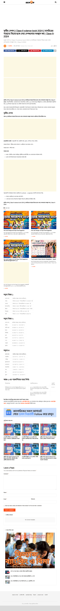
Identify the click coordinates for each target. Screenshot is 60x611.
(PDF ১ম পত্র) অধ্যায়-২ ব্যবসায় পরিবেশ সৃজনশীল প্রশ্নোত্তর (21, 571)
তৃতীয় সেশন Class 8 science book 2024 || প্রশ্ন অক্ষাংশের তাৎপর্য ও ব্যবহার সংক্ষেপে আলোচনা (48, 458)
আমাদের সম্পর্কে (15, 594)
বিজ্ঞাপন (34, 594)
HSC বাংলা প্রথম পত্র (35, 227)
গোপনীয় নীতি (21, 594)
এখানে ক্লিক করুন (25, 401)
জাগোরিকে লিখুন (29, 594)
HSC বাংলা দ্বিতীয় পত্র (8, 227)
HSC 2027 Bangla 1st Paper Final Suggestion (41, 230)
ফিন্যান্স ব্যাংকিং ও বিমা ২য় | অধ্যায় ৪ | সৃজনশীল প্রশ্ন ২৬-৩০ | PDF (18, 566)
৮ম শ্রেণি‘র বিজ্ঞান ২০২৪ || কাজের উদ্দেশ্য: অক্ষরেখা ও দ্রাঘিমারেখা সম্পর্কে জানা (11, 438)
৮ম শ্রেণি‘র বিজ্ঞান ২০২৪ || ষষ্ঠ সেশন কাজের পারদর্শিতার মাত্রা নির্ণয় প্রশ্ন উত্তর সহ (30, 438)
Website (33, 499)
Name (5, 492)
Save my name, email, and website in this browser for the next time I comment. (23, 505)
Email (5, 499)
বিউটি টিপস (34, 256)
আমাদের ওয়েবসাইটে (25, 403)
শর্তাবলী (46, 594)
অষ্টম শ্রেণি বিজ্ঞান (17, 46)
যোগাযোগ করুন (40, 594)
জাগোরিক (10, 46)
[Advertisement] (30, 17)
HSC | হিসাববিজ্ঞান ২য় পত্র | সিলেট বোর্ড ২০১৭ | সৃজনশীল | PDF (23, 581)
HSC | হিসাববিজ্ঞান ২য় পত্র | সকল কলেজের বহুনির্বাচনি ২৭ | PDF (23, 576)
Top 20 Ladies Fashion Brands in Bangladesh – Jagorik (43, 259)
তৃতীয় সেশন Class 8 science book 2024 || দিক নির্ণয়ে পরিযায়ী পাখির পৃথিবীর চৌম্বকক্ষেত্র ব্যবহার (11, 458)
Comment (6, 474)
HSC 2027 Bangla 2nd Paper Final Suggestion (14, 230)
